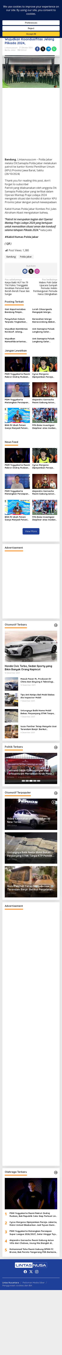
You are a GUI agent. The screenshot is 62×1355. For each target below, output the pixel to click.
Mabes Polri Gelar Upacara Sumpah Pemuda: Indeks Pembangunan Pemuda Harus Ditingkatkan (45, 287)
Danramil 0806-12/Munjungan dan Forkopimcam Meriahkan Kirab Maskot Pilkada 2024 (31, 772)
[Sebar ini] (37, 49)
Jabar (13, 50)
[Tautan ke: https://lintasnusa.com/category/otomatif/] (56, 793)
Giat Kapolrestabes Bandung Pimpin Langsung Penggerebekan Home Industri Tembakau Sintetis (16, 310)
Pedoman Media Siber (34, 1282)
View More (31, 531)
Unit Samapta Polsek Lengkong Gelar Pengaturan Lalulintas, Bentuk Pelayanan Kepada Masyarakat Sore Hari (44, 330)
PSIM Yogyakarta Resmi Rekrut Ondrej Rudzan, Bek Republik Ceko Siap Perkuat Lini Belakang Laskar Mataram (17, 375)
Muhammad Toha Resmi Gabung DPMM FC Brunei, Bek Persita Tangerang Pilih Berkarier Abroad (33, 1250)
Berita (7, 50)
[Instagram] (37, 271)
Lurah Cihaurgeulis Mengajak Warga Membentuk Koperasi (43, 310)
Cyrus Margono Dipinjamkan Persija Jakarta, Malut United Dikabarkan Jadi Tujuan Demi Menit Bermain (44, 375)
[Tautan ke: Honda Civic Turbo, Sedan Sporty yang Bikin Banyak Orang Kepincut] (31, 646)
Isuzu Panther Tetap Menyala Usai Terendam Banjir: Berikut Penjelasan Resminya (38, 728)
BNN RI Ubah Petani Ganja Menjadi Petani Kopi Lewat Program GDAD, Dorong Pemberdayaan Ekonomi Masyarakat (16, 426)
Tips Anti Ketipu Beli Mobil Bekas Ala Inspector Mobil (38, 696)
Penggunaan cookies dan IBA (17, 1285)
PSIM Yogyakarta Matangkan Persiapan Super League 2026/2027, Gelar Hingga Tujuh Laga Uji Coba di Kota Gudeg (16, 401)
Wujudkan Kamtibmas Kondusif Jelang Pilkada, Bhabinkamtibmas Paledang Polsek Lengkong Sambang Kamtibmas (16, 330)
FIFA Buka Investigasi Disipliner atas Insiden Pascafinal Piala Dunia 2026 (44, 426)
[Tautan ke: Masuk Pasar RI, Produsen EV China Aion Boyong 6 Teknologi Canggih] (11, 683)
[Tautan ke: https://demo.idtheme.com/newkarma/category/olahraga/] (56, 1172)
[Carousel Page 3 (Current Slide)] (31, 781)
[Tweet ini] (43, 49)
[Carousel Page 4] (34, 781)
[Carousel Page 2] (27, 781)
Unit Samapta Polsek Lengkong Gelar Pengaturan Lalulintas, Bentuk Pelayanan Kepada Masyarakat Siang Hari (44, 340)
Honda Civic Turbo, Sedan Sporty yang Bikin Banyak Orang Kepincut (28, 667)
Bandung (11, 256)
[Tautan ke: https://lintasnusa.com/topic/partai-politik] (56, 747)
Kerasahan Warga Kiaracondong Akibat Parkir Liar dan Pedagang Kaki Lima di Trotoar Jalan (44, 320)
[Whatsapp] (54, 49)
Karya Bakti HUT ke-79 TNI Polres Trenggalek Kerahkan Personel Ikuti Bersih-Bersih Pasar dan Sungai (17, 287)
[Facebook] (25, 271)
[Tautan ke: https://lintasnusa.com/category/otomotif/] (56, 625)
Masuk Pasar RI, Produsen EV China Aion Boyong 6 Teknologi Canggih (37, 680)
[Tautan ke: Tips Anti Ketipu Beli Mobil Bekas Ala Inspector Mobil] (11, 699)
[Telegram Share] (48, 49)
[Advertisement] (31, 125)
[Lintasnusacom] (31, 1264)
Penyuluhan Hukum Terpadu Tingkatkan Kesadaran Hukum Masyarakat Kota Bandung (15, 320)
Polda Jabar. (26, 256)
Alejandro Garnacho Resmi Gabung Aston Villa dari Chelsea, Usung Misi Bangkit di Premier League (43, 401)
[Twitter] (31, 271)
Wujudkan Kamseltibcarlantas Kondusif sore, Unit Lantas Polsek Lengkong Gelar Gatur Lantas (16, 340)
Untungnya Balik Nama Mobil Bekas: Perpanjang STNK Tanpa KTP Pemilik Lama (37, 712)
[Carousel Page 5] (38, 781)
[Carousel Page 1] (23, 781)
